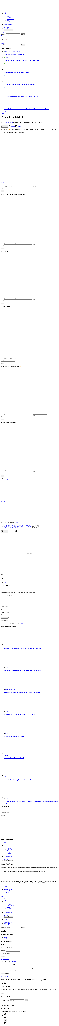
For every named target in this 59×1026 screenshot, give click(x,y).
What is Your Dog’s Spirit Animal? (15, 54)
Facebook (6, 937)
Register (14, 961)
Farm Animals (10, 19)
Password (3, 950)
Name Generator (8, 25)
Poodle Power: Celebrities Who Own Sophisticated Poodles (22, 670)
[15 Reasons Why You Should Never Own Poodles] (31, 703)
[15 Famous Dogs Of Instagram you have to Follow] (31, 78)
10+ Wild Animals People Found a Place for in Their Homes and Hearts (26, 109)
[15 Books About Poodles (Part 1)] (31, 746)
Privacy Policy (7, 890)
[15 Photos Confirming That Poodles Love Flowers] (31, 768)
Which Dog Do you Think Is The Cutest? (17, 72)
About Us (6, 888)
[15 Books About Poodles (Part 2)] (31, 724)
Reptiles (9, 21)
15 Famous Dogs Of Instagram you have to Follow (20, 84)
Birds (8, 16)
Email (2, 609)
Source (2, 182)
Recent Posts (7, 480)
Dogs (5, 12)
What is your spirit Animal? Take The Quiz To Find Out (21, 60)
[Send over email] (5, 1024)
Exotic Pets (9, 17)
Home (5, 886)
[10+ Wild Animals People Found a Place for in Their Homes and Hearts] (31, 103)
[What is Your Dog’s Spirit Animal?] (31, 51)
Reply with (4, 620)
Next (6, 111)
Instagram (6, 938)
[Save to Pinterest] (5, 1020)
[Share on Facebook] (5, 1015)
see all (17, 522)
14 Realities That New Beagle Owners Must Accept (16, 528)
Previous (3, 111)
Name (2, 606)
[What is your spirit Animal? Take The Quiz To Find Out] (31, 57)
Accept (2, 992)
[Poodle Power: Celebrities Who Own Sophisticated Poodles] (31, 659)
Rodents (9, 23)
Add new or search (5, 1000)
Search (23, 34)
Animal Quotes (8, 689)
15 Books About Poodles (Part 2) (14, 736)
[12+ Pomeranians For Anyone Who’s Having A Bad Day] (31, 91)
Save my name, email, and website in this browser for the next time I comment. (21, 615)
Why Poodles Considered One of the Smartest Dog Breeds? (22, 648)
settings (21, 623)
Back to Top (4, 894)
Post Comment (4, 617)
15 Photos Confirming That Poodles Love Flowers (19, 780)
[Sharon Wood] (10, 500)
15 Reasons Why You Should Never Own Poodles (19, 714)
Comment (3, 603)
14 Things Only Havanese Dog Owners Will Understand (17, 526)
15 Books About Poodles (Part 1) (14, 758)
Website (2, 612)
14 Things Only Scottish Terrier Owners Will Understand (17, 525)
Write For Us (7, 28)
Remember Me (6, 953)
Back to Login (4, 976)
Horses (8, 20)
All (4, 14)
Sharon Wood (4, 501)
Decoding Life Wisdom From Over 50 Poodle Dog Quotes (22, 692)
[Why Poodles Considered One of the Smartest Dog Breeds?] (31, 637)
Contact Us (6, 892)
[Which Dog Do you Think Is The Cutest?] (31, 66)
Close (2, 896)
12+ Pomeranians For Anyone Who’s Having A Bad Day (21, 96)
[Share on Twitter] (5, 1018)
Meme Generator (8, 24)
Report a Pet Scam (8, 30)
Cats (5, 13)
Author (5, 478)
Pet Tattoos (6, 27)
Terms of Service (8, 889)
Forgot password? (5, 959)
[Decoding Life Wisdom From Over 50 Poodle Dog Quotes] (31, 681)
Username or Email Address (7, 947)
